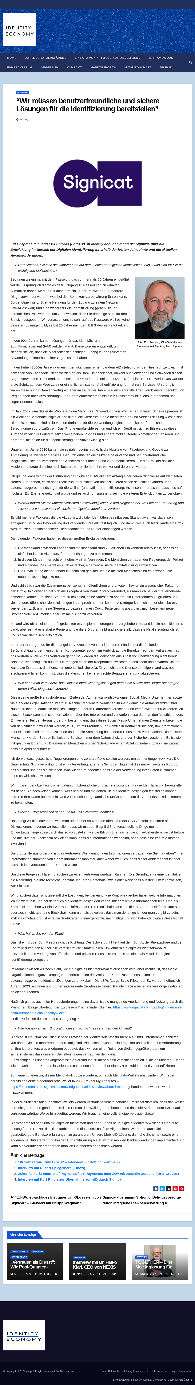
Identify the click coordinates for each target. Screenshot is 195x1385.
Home (11, 58)
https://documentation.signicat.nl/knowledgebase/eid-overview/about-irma (66, 1087)
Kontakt (74, 67)
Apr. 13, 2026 (85, 1274)
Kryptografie (19, 1257)
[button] (190, 62)
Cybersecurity (20, 1251)
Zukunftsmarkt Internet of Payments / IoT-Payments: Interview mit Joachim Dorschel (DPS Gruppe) (98, 1174)
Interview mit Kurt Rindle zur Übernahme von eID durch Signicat (70, 1179)
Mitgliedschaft (138, 67)
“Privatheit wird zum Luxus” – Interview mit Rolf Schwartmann (69, 1162)
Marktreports (103, 67)
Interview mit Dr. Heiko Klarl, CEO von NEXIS (95, 1265)
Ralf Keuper (47, 1274)
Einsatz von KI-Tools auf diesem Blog (108, 58)
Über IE (166, 67)
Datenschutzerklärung (45, 58)
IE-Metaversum (19, 67)
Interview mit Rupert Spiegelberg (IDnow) (51, 1168)
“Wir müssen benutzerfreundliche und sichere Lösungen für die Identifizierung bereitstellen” (87, 105)
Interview (22, 93)
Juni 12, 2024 (147, 1274)
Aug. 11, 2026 (23, 1274)
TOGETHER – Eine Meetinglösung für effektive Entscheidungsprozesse (159, 1269)
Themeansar (67, 1371)
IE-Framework (161, 58)
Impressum (50, 67)
